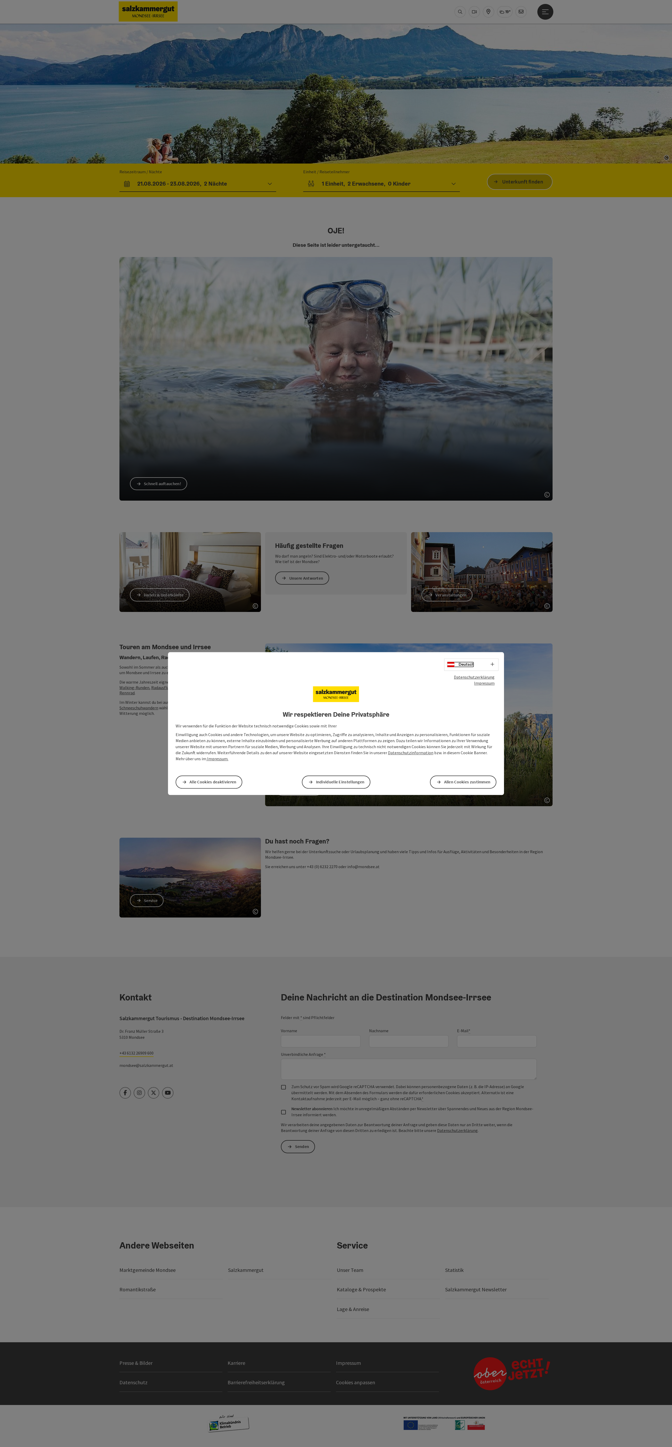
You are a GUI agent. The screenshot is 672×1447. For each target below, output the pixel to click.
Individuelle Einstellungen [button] (340, 782)
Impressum (484, 683)
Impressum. (217, 758)
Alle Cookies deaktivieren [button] (213, 782)
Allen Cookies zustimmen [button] (467, 782)
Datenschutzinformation (410, 752)
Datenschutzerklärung (474, 677)
